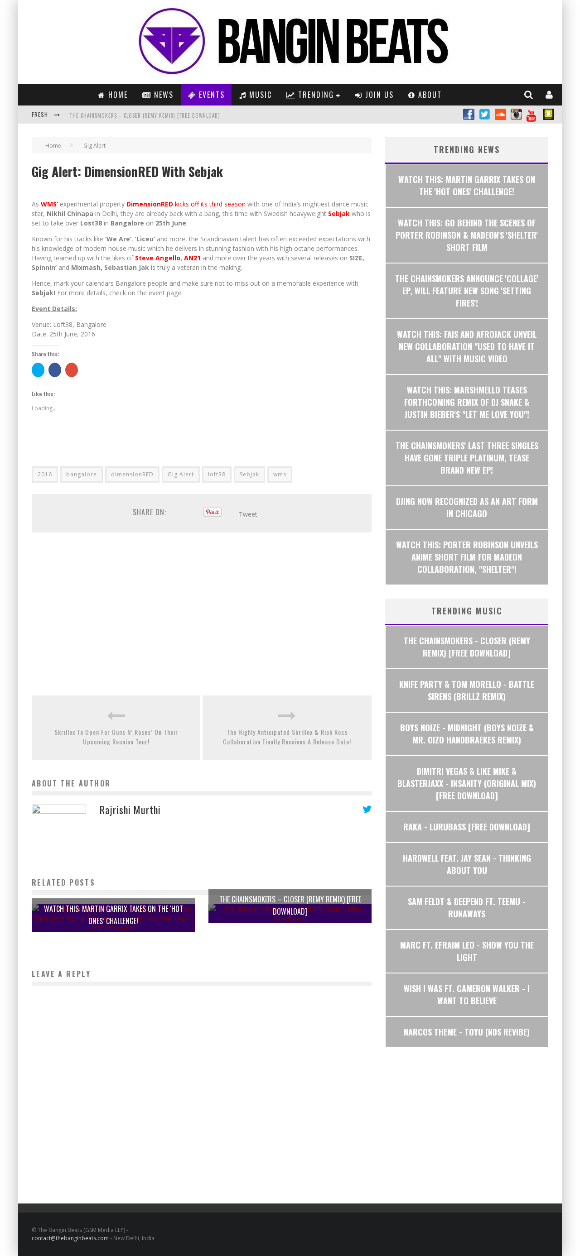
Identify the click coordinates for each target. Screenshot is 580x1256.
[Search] (529, 94)
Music (259, 94)
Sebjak (339, 213)
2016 (45, 474)
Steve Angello (157, 258)
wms (279, 474)
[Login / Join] (549, 94)
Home (117, 94)
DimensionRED (149, 204)
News (162, 94)
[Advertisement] (202, 614)
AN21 (192, 258)
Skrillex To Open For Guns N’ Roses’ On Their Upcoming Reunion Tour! (116, 736)
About (429, 94)
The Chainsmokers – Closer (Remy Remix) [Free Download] (144, 115)
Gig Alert (181, 474)
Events (210, 94)
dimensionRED (132, 474)
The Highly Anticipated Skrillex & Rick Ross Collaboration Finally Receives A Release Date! (287, 736)
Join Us (378, 94)
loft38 (217, 474)
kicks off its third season (210, 204)
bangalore (81, 474)
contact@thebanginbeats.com (70, 1238)
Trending (314, 94)
